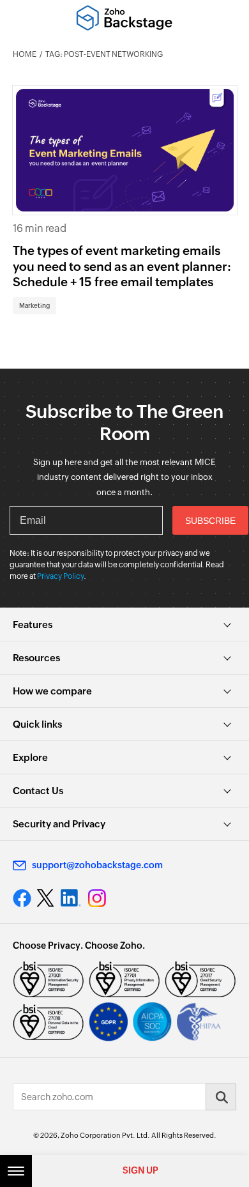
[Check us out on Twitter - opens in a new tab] (46, 898)
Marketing (34, 305)
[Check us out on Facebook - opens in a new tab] (22, 898)
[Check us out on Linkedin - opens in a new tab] (70, 898)
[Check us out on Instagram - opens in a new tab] (97, 898)
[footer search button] (221, 1097)
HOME (24, 54)
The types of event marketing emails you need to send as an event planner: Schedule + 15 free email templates (122, 266)
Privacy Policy (60, 576)
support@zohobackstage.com (97, 865)
